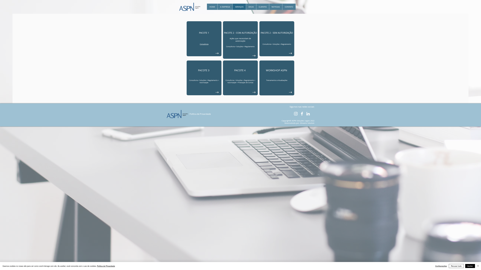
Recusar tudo (456, 266)
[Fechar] (477, 266)
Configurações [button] (441, 266)
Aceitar (470, 266)
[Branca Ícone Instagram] (295, 113)
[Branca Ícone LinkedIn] (308, 113)
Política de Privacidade (106, 266)
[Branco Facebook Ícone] (301, 113)
